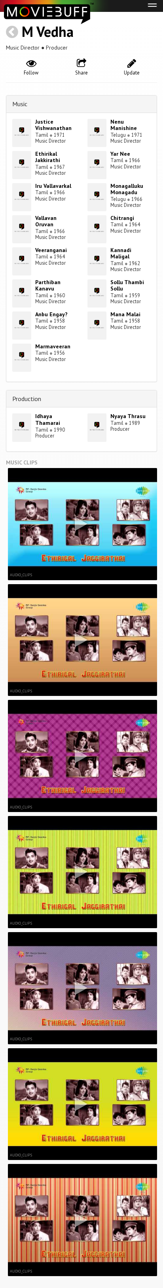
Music (19, 104)
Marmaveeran (52, 346)
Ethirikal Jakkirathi (47, 157)
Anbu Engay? (51, 314)
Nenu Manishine (123, 125)
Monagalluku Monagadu (126, 189)
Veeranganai (51, 250)
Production (26, 399)
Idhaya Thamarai (47, 419)
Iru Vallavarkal (53, 185)
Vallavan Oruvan (46, 221)
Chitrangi (122, 218)
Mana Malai (125, 314)
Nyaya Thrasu (128, 416)
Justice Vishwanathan (53, 125)
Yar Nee (120, 153)
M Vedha (48, 31)
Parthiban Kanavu (48, 285)
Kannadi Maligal (120, 253)
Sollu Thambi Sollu (127, 285)
